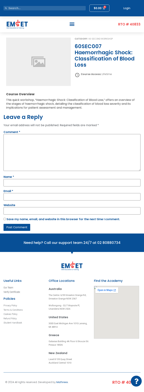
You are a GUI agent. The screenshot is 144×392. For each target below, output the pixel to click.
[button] (72, 24)
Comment (12, 132)
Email (8, 191)
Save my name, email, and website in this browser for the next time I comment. (63, 219)
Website (9, 205)
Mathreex (62, 382)
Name (9, 177)
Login (126, 8)
